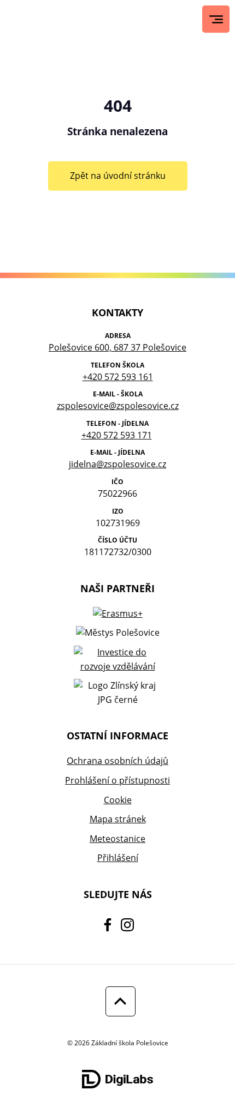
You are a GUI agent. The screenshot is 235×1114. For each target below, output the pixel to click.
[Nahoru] (118, 1001)
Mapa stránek (118, 819)
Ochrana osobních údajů (117, 761)
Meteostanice (117, 839)
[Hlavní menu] (216, 19)
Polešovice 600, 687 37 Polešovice (117, 347)
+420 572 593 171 (116, 435)
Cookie (118, 800)
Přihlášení (117, 858)
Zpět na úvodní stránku (118, 176)
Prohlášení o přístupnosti (117, 780)
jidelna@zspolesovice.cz (117, 464)
